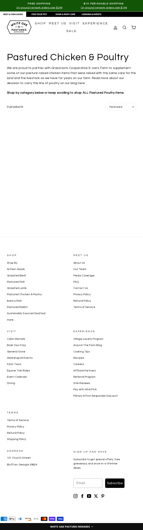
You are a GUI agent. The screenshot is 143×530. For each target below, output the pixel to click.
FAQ (76, 281)
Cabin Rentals (16, 338)
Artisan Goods (16, 269)
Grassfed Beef (16, 275)
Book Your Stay (16, 345)
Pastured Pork (16, 281)
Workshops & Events (19, 357)
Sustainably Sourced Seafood (26, 313)
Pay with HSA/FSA (85, 389)
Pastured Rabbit (17, 307)
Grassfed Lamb (17, 288)
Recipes (78, 357)
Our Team (79, 269)
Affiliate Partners (84, 370)
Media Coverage (84, 275)
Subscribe (115, 483)
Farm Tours (14, 364)
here (81, 83)
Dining (11, 383)
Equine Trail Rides (18, 370)
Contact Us (80, 288)
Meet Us (58, 23)
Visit (74, 23)
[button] (71, 526)
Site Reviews (81, 383)
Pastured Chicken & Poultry (24, 294)
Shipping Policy (16, 439)
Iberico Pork (14, 300)
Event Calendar (17, 376)
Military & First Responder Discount (95, 395)
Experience (95, 23)
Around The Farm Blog (87, 345)
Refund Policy (82, 300)
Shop (40, 23)
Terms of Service (84, 307)
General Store (16, 351)
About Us (79, 262)
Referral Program (84, 376)
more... (11, 319)
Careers (78, 364)
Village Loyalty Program (88, 338)
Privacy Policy (82, 294)
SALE (71, 31)
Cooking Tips (81, 351)
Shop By (12, 262)
